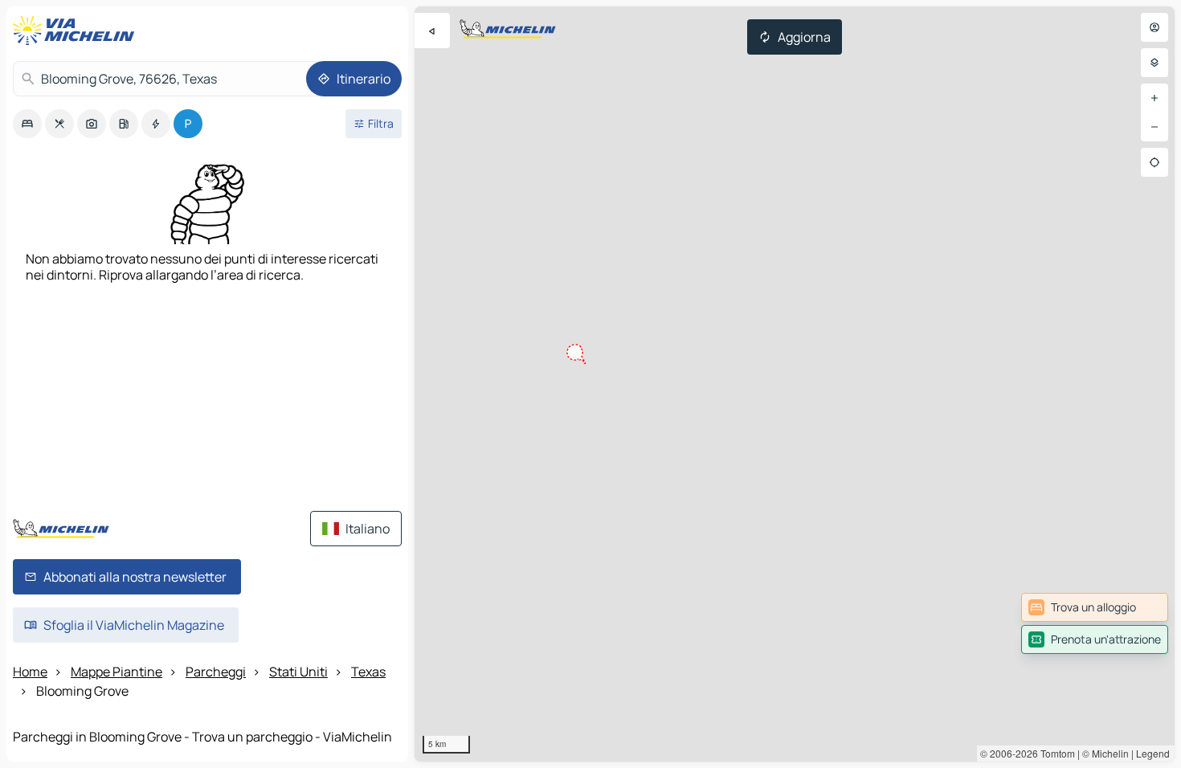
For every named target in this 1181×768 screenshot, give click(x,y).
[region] (795, 384)
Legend (1153, 753)
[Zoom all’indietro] (1154, 126)
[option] (27, 123)
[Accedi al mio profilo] (1154, 27)
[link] (1094, 607)
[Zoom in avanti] (1154, 98)
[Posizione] (1154, 162)
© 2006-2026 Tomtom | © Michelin (1054, 753)
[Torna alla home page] (77, 30)
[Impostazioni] (1154, 62)
